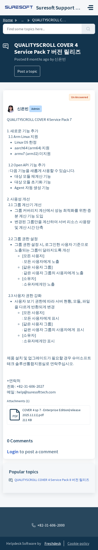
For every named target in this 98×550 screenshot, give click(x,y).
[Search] (88, 29)
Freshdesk (52, 543)
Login (13, 451)
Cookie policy (78, 543)
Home (8, 20)
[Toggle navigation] (90, 7)
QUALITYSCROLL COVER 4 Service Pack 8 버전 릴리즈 (52, 480)
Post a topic (27, 71)
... (22, 20)
